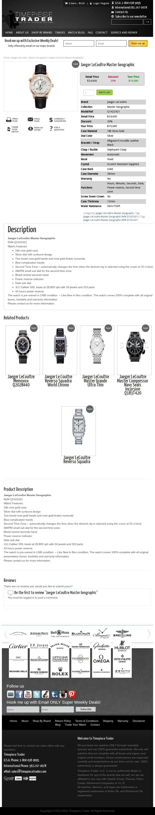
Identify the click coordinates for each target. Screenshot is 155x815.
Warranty (123, 720)
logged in (28, 597)
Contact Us (121, 12)
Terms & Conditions (86, 720)
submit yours (63, 586)
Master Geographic (38, 58)
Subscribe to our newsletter (131, 16)
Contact (102, 32)
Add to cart (104, 92)
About (24, 720)
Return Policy (63, 720)
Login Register (101, 3)
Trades (60, 32)
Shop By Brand (42, 32)
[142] (41, 86)
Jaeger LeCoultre (19, 58)
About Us (22, 32)
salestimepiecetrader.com (28, 771)
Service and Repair (124, 32)
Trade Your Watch (75, 724)
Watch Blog (76, 32)
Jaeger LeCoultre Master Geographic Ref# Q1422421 (110, 216)
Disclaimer (139, 720)
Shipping (108, 720)
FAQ (90, 32)
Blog (57, 724)
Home (9, 32)
